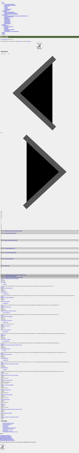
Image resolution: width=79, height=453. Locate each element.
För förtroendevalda (5, 25)
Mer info (2, 287)
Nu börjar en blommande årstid (8, 428)
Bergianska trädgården (4, 358)
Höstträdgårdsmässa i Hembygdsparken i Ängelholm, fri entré (15, 274)
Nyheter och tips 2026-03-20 (8, 26)
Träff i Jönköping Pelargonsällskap (10, 252)
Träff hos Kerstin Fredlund (9, 258)
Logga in (20, 41)
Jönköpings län (5, 322)
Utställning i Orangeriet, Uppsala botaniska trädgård (14, 277)
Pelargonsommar (6, 426)
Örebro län (5, 284)
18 (1, 251)
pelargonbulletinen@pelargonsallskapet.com (7, 440)
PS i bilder (6, 7)
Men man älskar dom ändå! (7, 430)
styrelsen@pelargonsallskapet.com (5, 436)
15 (1, 247)
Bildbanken (6, 28)
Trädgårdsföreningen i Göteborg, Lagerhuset (8, 310)
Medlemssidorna (5, 14)
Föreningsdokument (7, 23)
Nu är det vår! (5, 429)
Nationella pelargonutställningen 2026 (10, 12)
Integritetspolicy (7, 10)
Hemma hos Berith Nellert (5, 301)
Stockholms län (5, 303)
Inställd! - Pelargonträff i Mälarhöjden (11, 240)
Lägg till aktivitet (7, 30)
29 (1, 264)
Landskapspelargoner (7, 9)
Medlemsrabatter (7, 22)
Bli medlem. (29, 41)
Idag (1, 132)
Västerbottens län (6, 293)
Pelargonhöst (5, 425)
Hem (3, 2)
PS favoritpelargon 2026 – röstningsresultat (11, 13)
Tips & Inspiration (7, 20)
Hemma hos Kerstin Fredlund (6, 329)
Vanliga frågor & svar (7, 21)
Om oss (3, 3)
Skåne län (4, 350)
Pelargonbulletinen (7, 18)
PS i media (6, 8)
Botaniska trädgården (4, 367)
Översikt (3, 33)
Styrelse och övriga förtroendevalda (10, 5)
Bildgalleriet (6, 17)
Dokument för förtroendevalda (9, 29)
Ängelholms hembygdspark (5, 348)
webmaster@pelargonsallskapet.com (6, 437)
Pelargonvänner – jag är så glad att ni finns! (10, 431)
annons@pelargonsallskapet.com (5, 435)
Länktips (3, 32)
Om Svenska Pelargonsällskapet (9, 4)
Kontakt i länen (6, 6)
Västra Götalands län (6, 312)
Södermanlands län (6, 341)
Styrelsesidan (6, 27)
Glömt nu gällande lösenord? (8, 16)
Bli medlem (4, 24)
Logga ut (3, 34)
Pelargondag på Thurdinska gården (10, 233)
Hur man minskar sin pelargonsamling (9, 427)
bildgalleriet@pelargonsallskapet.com (6, 438)
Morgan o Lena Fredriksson (5, 339)
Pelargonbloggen (7, 19)
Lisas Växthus (3, 282)
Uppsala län (5, 369)
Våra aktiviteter (4, 11)
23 (1, 257)
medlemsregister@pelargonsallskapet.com (7, 439)
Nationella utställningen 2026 (10, 248)
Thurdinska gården (4, 291)
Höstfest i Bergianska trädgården (10, 276)
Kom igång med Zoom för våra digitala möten (11, 31)
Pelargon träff (7, 265)
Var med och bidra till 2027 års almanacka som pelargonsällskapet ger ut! (16, 15)
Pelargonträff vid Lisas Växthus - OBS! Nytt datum (13, 230)
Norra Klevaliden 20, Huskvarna (6, 320)
